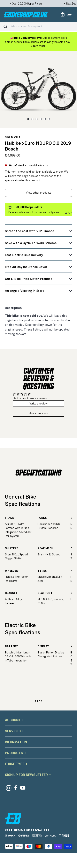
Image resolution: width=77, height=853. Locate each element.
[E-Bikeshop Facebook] (15, 787)
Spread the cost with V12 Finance (29, 231)
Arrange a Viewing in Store (24, 291)
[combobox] (42, 26)
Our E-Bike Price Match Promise (28, 279)
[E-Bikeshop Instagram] (8, 787)
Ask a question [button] (38, 413)
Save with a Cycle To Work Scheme (31, 243)
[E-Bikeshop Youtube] (22, 787)
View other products (38, 192)
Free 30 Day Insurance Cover (26, 267)
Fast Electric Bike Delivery (24, 255)
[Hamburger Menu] (69, 14)
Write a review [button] (38, 403)
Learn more (38, 46)
